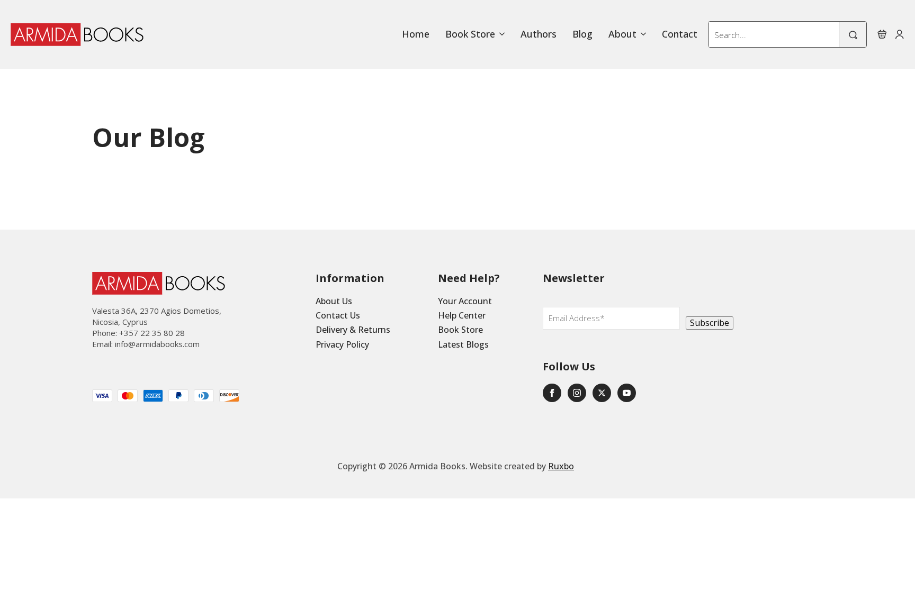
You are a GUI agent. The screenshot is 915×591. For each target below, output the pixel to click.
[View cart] (882, 34)
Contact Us (338, 315)
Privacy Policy (342, 344)
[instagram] (577, 393)
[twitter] (602, 393)
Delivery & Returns (353, 329)
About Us (334, 301)
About (622, 34)
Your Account (465, 301)
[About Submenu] (641, 34)
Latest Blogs (463, 344)
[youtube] (626, 393)
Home (415, 34)
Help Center (462, 315)
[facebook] (552, 393)
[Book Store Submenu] (500, 34)
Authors (539, 34)
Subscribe (709, 323)
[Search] (853, 35)
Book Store (470, 34)
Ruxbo (561, 466)
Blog (582, 34)
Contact (679, 34)
